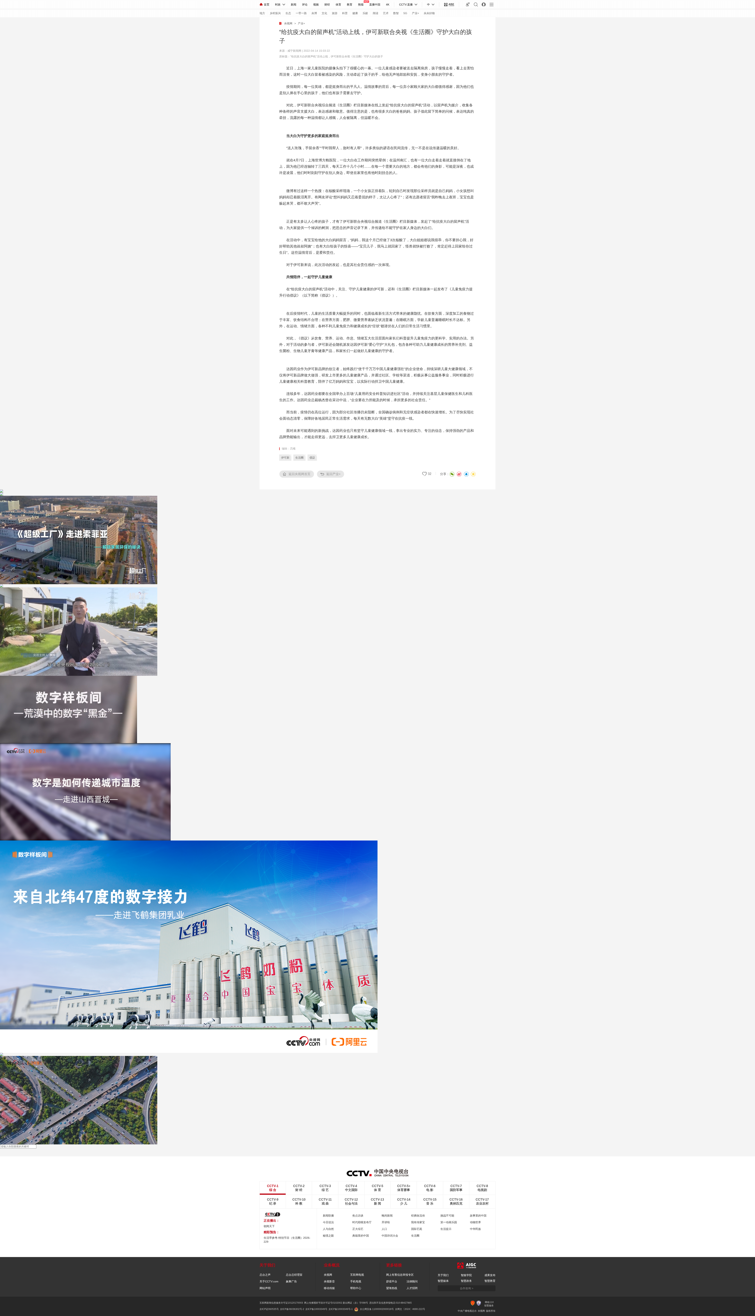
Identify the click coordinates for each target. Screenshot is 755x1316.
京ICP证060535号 (269, 1309)
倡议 (312, 457)
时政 (278, 4)
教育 (349, 4)
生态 (288, 13)
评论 (305, 4)
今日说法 (328, 1222)
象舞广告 (291, 1281)
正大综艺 (357, 1228)
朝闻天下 (269, 1226)
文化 (324, 13)
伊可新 (285, 457)
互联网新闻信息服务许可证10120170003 (281, 1302)
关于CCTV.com (269, 1281)
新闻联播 (328, 1215)
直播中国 (374, 4)
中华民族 (475, 1228)
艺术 (386, 13)
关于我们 (443, 1275)
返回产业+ (333, 474)
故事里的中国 (478, 1215)
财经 (327, 4)
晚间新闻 (387, 1215)
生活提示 (445, 1228)
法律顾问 (412, 1281)
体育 (338, 4)
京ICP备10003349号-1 (341, 1309)
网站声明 (265, 1288)
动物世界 (475, 1222)
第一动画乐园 (448, 1222)
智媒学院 (466, 1275)
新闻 (293, 4)
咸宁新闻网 (294, 50)
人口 (384, 1228)
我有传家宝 (418, 1222)
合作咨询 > (466, 1288)
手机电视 (355, 1281)
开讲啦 (386, 1222)
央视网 (288, 23)
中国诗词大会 (390, 1235)
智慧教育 (489, 1280)
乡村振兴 (275, 13)
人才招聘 (412, 1288)
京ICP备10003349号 (316, 1309)
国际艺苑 (416, 1228)
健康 (355, 13)
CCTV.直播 (406, 4)
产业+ (415, 13)
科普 (345, 13)
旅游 (334, 13)
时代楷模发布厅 (362, 1222)
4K (387, 4)
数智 (396, 13)
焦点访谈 (357, 1215)
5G (405, 13)
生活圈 (299, 457)
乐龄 (365, 13)
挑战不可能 (447, 1215)
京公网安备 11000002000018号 (377, 1309)
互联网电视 (357, 1274)
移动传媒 (329, 1288)
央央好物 (429, 13)
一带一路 (301, 13)
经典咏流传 (418, 1215)
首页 (266, 4)
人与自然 (328, 1228)
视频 (316, 4)
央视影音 (329, 1281)
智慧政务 (466, 1280)
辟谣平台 (391, 1281)
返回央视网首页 (299, 474)
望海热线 (391, 1288)
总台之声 (265, 1274)
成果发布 (489, 1275)
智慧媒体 (443, 1280)
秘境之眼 (328, 1235)
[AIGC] (449, 4)
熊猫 (361, 4)
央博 (314, 13)
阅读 (375, 13)
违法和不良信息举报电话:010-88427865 (390, 1302)
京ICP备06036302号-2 (292, 1309)
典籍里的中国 (360, 1235)
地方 (262, 13)
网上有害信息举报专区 (400, 1274)
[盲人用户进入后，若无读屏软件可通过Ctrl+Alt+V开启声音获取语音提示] (468, 4)
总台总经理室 (294, 1274)
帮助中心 (355, 1288)
